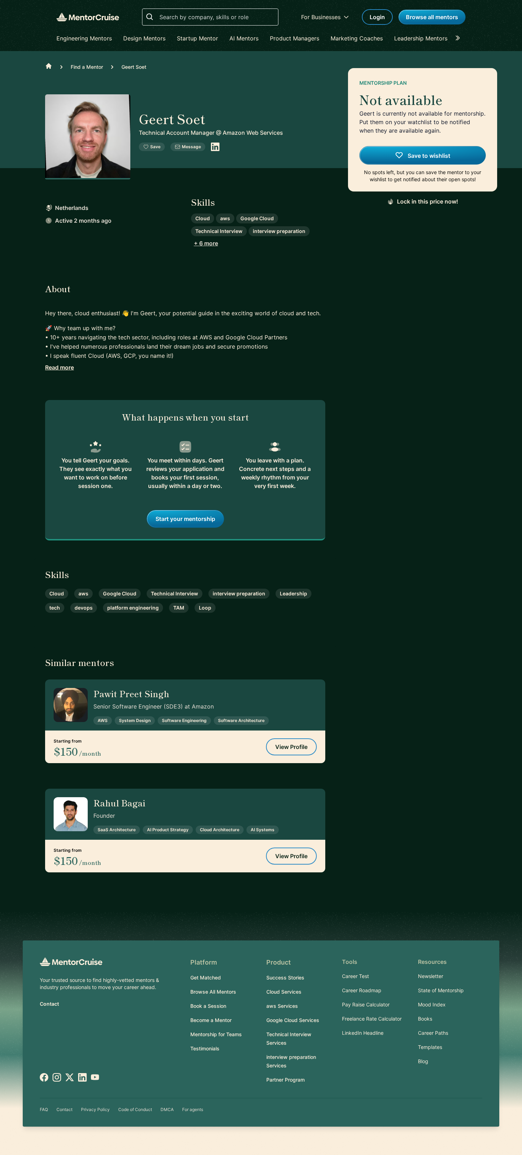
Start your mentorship (185, 518)
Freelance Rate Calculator (372, 1019)
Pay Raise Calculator (366, 1004)
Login (377, 17)
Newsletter (430, 976)
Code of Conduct (135, 1109)
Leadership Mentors (420, 38)
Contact (49, 1004)
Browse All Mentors (213, 992)
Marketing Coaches (357, 38)
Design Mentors (144, 38)
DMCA (167, 1109)
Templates (430, 1047)
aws (225, 218)
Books (425, 1019)
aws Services (282, 1006)
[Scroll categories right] (459, 38)
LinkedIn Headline (363, 1033)
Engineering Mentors (84, 38)
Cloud (202, 218)
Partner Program (285, 1080)
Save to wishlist (428, 155)
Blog (423, 1061)
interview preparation (279, 231)
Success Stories (285, 977)
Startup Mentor (197, 38)
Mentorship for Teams (216, 1034)
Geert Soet (133, 67)
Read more (59, 367)
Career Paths (433, 1033)
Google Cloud (257, 218)
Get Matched (205, 977)
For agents (192, 1109)
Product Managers (294, 38)
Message (191, 146)
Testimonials (204, 1048)
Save (155, 146)
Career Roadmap (361, 990)
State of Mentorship (441, 990)
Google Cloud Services (292, 1020)
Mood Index (432, 1004)
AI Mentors (244, 38)
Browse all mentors (432, 17)
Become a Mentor (211, 1020)
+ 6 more (206, 243)
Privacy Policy (95, 1109)
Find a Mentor (87, 67)
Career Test (355, 976)
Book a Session (208, 1006)
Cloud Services (283, 992)
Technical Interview (219, 231)
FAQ (44, 1109)
